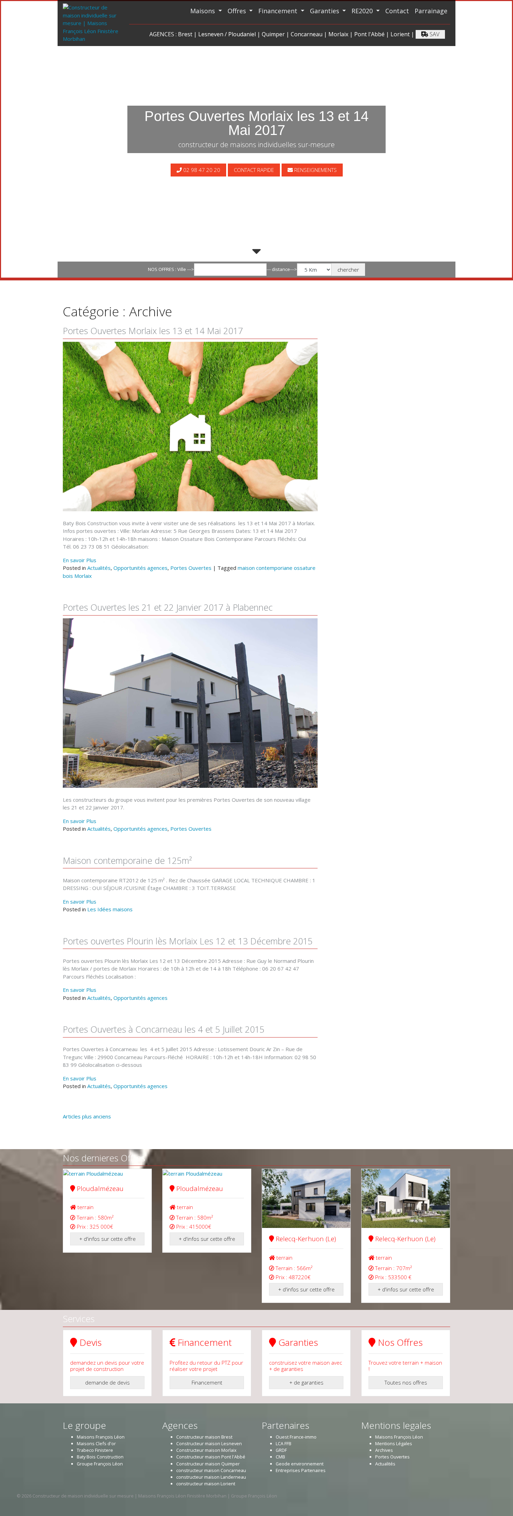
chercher (348, 269)
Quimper (273, 34)
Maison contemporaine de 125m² (127, 860)
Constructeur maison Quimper (208, 1464)
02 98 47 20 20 (201, 169)
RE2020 (362, 11)
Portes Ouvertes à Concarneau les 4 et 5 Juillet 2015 (164, 1029)
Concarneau (306, 34)
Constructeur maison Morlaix (206, 1450)
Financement (278, 11)
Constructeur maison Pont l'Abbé (210, 1457)
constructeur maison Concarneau (211, 1470)
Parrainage (431, 11)
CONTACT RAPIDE (254, 169)
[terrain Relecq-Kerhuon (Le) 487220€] (306, 1198)
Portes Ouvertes (190, 567)
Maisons (203, 11)
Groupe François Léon (100, 1464)
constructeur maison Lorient (205, 1483)
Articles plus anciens (87, 1116)
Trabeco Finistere (95, 1450)
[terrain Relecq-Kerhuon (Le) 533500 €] (406, 1198)
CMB (280, 1457)
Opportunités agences (140, 567)
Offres (238, 11)
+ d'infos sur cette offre (107, 1238)
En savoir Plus (79, 560)
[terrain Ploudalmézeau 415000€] (207, 1173)
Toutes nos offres (406, 1382)
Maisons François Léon (101, 1437)
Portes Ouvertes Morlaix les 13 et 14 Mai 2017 (153, 331)
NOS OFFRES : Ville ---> (171, 269)
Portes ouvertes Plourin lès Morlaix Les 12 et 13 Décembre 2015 (188, 941)
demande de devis (107, 1382)
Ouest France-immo (296, 1437)
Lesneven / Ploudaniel (227, 34)
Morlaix (338, 34)
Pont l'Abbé (369, 34)
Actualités (99, 567)
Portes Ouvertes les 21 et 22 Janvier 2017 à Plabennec (168, 607)
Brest (185, 34)
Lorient (400, 34)
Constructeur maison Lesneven (209, 1443)
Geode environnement (300, 1464)
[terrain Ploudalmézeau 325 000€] (107, 1173)
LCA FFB (283, 1443)
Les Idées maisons (110, 909)
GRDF (281, 1450)
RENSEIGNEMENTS (315, 169)
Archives (384, 1450)
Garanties (325, 11)
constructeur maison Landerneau (211, 1477)
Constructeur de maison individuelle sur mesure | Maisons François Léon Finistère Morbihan (129, 1496)
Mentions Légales (393, 1443)
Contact (397, 11)
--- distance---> (282, 269)
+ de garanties (306, 1382)
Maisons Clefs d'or (96, 1443)
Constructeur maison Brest (204, 1437)
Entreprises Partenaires (301, 1470)
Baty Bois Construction (100, 1457)
